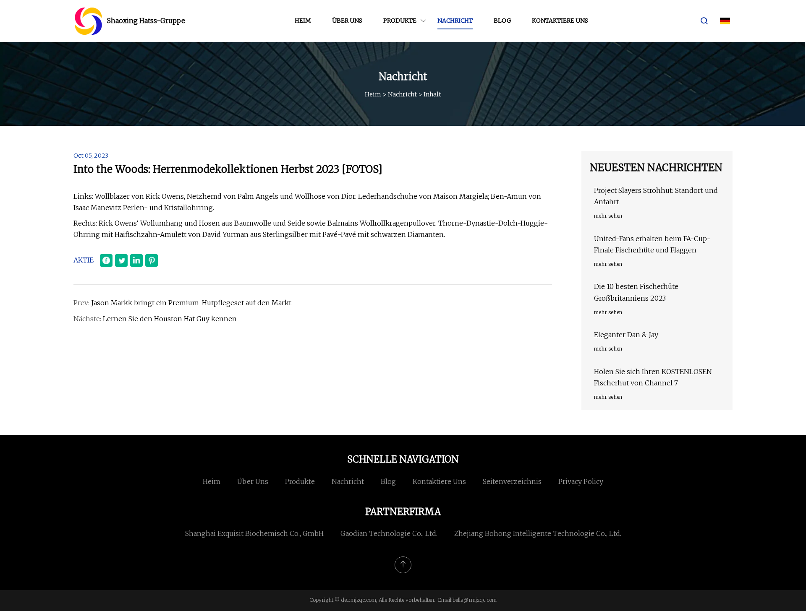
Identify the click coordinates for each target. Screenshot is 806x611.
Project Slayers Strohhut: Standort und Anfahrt (656, 196)
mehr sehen (608, 216)
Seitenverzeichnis (512, 481)
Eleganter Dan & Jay (626, 334)
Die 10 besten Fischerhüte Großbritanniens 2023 (636, 292)
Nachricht (455, 20)
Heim (303, 20)
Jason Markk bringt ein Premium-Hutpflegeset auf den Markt (191, 303)
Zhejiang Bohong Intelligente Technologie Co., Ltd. (537, 533)
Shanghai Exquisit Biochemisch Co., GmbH (254, 533)
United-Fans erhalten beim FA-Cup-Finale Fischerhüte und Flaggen (652, 244)
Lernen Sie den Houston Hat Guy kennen (170, 319)
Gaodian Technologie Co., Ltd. (388, 533)
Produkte (399, 20)
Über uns (347, 20)
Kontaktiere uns (560, 20)
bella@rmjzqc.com (475, 600)
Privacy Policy (580, 481)
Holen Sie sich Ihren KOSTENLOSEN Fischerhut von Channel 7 (653, 377)
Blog (502, 20)
